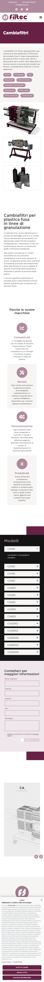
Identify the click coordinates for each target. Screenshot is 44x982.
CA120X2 (12, 623)
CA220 (11, 595)
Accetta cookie (22, 967)
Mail (7, 708)
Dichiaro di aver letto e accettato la (23, 734)
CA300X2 (13, 652)
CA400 (11, 616)
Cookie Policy (17, 962)
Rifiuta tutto (22, 972)
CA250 (11, 602)
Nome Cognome (11, 679)
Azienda (8, 699)
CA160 (11, 581)
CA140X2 (12, 631)
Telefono (8, 689)
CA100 (11, 549)
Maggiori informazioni (22, 977)
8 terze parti (11, 905)
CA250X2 (12, 645)
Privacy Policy (6, 962)
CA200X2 (13, 638)
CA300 (11, 609)
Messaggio (9, 718)
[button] (41, 900)
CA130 (11, 566)
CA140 (11, 574)
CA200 (11, 588)
